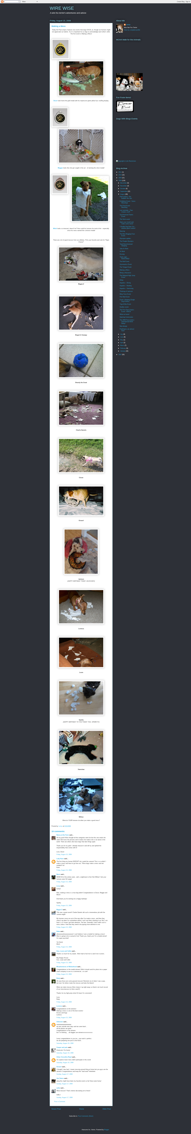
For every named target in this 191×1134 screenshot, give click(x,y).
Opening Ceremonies (126, 317)
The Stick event (125, 219)
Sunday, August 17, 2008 (64, 1074)
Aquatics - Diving (125, 283)
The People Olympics (127, 241)
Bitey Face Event (125, 294)
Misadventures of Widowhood (66, 966)
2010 (120, 175)
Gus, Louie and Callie (63, 951)
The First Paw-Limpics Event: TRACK (127, 310)
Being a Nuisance (125, 273)
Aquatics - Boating (126, 285)
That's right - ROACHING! (124, 258)
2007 (120, 354)
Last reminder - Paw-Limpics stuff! (126, 211)
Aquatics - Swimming (126, 288)
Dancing (122, 231)
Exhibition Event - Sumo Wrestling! (127, 202)
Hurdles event (124, 307)
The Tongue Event (125, 267)
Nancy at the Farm (62, 835)
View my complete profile (132, 30)
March (122, 345)
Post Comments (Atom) (85, 1116)
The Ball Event (124, 261)
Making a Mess (125, 270)
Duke (58, 931)
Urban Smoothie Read (64, 1057)
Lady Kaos (60, 858)
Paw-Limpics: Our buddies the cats (126, 197)
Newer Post (56, 1109)
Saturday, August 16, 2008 (64, 1043)
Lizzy (58, 886)
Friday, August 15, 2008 (64, 854)
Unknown (59, 1022)
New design (123, 326)
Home (81, 1109)
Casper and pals (62, 1047)
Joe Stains (60, 1078)
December (123, 183)
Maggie (60, 168)
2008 (120, 180)
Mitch (55, 228)
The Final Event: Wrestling (125, 206)
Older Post (106, 1109)
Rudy (58, 978)
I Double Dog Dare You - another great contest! (127, 227)
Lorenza (59, 1006)
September (124, 191)
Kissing (122, 254)
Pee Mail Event (125, 297)
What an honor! (124, 314)
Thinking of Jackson (126, 291)
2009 (120, 178)
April (122, 342)
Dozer (55, 101)
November (123, 186)
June (122, 337)
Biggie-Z (59, 909)
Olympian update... (126, 238)
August (122, 194)
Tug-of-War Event (125, 304)
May (121, 340)
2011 (120, 172)
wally (58, 1088)
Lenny (128, 24)
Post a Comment (59, 1101)
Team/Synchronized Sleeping (126, 245)
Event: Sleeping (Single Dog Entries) (127, 300)
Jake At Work (124, 248)
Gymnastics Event (126, 264)
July (121, 334)
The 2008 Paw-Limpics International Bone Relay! (127, 321)
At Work (122, 251)
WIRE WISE (62, 8)
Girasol (58, 1067)
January (123, 351)
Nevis (58, 874)
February (123, 348)
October (123, 188)
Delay (121, 280)
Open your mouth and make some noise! (127, 223)
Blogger (106, 1129)
